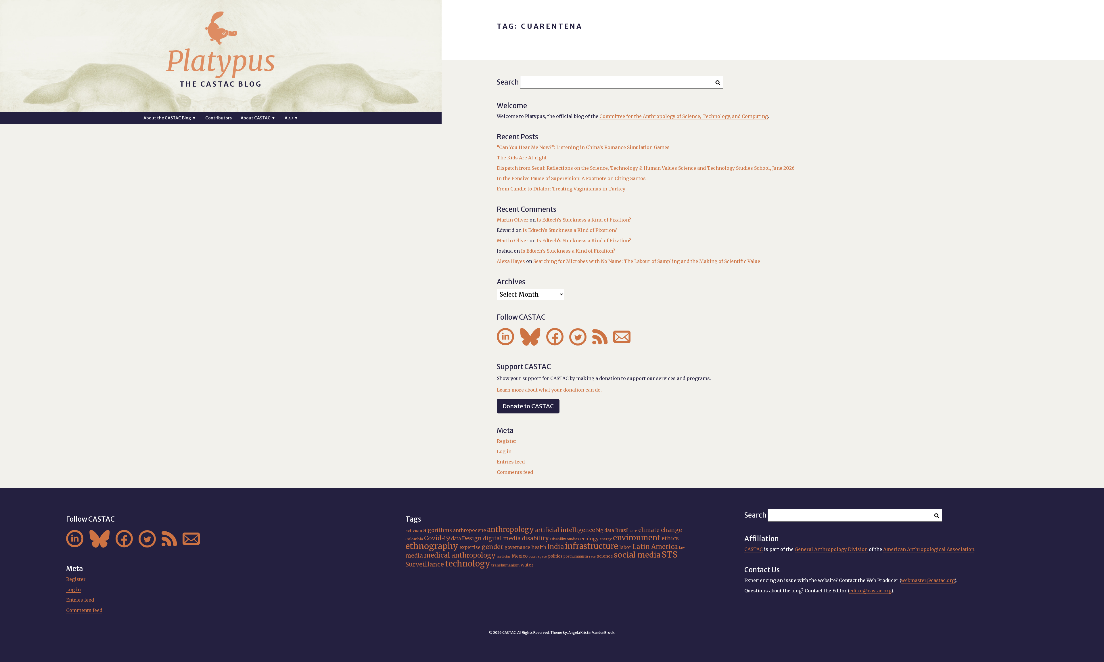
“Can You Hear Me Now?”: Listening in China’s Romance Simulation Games (583, 147)
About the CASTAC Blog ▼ (169, 118)
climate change (660, 529)
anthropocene (469, 530)
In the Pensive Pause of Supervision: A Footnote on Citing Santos (571, 178)
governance (517, 547)
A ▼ (291, 118)
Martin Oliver (512, 220)
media (414, 555)
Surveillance (424, 564)
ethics (670, 538)
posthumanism (576, 556)
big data (605, 530)
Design (472, 538)
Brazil (621, 530)
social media (637, 555)
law (682, 548)
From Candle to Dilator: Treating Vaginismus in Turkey (561, 189)
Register (506, 441)
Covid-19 (437, 538)
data (456, 538)
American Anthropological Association (928, 549)
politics (555, 556)
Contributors (218, 118)
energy (606, 539)
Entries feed (511, 462)
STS (670, 554)
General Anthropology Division (831, 549)
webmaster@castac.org (927, 580)
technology (467, 563)
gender (492, 547)
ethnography (431, 546)
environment (636, 537)
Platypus (220, 61)
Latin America (655, 547)
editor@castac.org (870, 591)
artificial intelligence (565, 529)
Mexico (520, 556)
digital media (502, 538)
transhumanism (505, 565)
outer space (538, 556)
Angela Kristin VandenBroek (591, 632)
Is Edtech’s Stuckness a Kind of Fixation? (584, 220)
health (538, 547)
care (633, 531)
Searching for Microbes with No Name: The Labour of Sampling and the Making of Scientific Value (646, 261)
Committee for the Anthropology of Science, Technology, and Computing (683, 116)
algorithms (437, 530)
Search (508, 82)
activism (413, 530)
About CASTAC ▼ (258, 118)
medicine (504, 556)
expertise (469, 547)
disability (535, 538)
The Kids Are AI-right (522, 158)
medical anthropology (460, 555)
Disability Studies (564, 539)
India (555, 547)
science (605, 556)
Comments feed (515, 472)
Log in (504, 451)
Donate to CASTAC (528, 406)
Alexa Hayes (511, 261)
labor (625, 547)
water (527, 565)
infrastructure (591, 546)
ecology (589, 538)
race (592, 556)
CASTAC (753, 549)
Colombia (414, 539)
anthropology (510, 529)
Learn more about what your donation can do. (549, 390)
